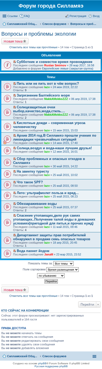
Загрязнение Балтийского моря (43, 95)
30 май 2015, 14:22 (65, 166)
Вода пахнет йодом (33, 251)
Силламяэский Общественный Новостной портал (22, 356)
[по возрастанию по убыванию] (51, 275)
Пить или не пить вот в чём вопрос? (48, 83)
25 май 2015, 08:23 (65, 196)
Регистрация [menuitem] (78, 16)
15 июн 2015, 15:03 (65, 130)
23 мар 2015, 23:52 (68, 254)
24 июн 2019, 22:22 (65, 87)
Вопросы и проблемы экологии (38, 34)
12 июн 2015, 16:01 (65, 151)
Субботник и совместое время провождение (54, 62)
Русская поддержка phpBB (51, 366)
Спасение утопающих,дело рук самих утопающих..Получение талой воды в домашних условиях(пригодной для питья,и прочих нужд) (54, 219)
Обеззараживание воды (37, 204)
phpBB (42, 363)
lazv (47, 87)
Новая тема (13, 41)
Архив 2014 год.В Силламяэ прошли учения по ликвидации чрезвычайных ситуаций (54, 137)
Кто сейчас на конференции (25, 310)
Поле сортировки (34, 269)
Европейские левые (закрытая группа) (67, 68)
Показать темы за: (40, 263)
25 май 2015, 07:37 (65, 207)
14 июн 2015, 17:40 (65, 143)
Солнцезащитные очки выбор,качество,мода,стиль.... (39, 109)
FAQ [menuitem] (27, 16)
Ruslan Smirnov (55, 65)
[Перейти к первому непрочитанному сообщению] (14, 61)
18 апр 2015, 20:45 (65, 242)
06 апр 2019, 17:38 (83, 98)
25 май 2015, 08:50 (65, 185)
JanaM (48, 254)
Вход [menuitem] (96, 16)
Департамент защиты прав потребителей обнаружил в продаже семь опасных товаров (51, 237)
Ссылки (12, 16)
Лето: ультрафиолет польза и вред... (48, 193)
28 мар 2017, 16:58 (81, 65)
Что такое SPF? (30, 182)
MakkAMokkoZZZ (56, 98)
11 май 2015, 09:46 (65, 226)
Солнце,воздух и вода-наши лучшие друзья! (54, 148)
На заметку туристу (33, 171)
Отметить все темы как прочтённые (33, 47)
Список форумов (54, 356)
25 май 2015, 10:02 (65, 175)
